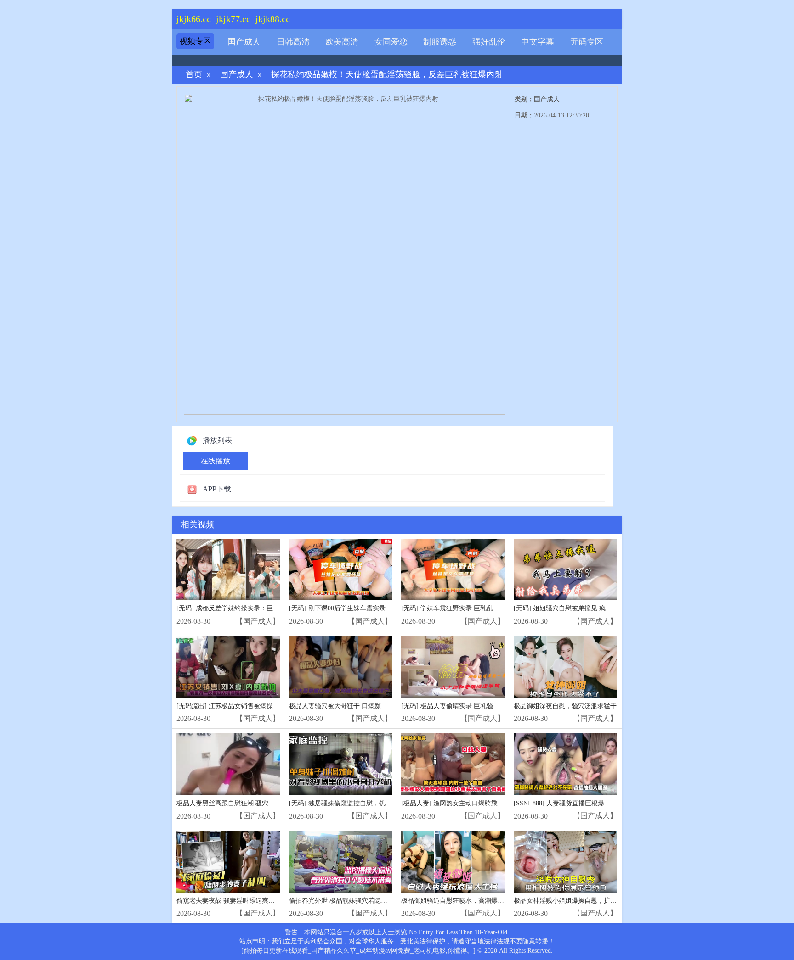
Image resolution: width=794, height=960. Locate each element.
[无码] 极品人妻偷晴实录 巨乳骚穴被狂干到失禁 (469, 706)
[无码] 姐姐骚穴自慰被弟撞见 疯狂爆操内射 (576, 608)
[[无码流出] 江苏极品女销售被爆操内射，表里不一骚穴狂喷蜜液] (228, 667)
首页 (194, 74)
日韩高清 (293, 41)
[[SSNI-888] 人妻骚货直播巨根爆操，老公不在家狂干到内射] (565, 764)
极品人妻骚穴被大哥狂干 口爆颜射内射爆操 (351, 706)
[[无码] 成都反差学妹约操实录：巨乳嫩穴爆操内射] (228, 570)
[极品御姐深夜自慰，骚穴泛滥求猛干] (565, 667)
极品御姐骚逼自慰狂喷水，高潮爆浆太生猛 (462, 900)
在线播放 (215, 461)
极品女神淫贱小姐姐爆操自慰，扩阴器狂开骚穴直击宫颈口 (597, 900)
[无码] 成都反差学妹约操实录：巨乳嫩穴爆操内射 (247, 608)
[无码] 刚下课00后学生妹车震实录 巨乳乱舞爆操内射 (364, 608)
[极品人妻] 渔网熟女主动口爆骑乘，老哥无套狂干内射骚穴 (484, 803)
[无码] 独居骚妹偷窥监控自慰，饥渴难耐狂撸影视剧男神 (369, 803)
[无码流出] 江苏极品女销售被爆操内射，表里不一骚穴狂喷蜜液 (266, 706)
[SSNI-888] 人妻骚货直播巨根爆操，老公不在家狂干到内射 (597, 803)
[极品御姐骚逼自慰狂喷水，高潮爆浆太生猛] (453, 862)
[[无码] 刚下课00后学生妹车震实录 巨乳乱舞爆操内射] (340, 570)
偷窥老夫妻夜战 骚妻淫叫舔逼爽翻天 (228, 900)
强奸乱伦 (488, 41)
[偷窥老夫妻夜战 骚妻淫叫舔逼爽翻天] (228, 862)
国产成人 (244, 41)
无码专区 (586, 41)
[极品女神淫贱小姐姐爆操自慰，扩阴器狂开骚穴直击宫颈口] (565, 862)
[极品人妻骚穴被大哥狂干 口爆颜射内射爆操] (340, 667)
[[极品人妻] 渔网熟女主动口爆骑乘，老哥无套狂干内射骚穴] (453, 764)
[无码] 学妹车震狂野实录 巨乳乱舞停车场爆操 (466, 608)
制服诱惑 (439, 41)
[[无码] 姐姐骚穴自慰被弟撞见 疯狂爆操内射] (565, 570)
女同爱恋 (391, 41)
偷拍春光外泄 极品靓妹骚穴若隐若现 (341, 900)
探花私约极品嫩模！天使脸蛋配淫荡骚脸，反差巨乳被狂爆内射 (387, 74)
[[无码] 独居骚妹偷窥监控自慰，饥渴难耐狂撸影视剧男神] (340, 764)
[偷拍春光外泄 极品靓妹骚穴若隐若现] (340, 862)
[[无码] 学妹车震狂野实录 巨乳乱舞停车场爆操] (453, 570)
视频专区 (195, 41)
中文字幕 (537, 41)
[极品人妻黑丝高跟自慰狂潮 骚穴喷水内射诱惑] (228, 764)
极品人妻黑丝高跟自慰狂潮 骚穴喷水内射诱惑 (241, 803)
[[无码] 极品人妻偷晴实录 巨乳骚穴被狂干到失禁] (453, 667)
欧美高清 (341, 41)
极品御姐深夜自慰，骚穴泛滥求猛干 (565, 706)
